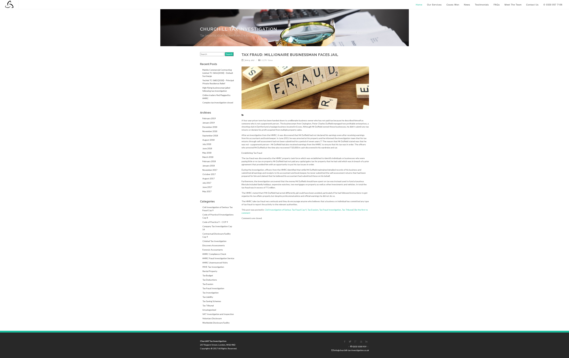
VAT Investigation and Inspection (218, 314)
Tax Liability (207, 297)
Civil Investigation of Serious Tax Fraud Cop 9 (286, 209)
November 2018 (209, 131)
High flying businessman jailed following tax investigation (216, 89)
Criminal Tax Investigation (214, 241)
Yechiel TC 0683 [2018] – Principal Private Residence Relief (218, 82)
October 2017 (209, 174)
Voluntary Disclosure (212, 318)
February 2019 (209, 118)
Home (352, 32)
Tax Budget (207, 275)
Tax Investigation (210, 292)
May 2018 (206, 152)
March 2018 (207, 157)
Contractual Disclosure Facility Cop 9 (216, 235)
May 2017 (206, 191)
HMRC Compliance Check (214, 254)
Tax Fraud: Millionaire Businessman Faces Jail (290, 55)
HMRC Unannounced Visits (215, 262)
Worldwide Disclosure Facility (216, 322)
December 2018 (209, 127)
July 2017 (206, 183)
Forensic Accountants (212, 249)
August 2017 (208, 178)
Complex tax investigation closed (217, 102)
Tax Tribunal (347, 209)
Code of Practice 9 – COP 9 (215, 222)
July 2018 (206, 144)
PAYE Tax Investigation (213, 267)
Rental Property (209, 271)
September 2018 (210, 135)
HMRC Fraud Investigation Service (218, 258)
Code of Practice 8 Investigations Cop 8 (218, 216)
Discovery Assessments (213, 245)
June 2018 (207, 148)
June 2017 (207, 187)
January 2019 (208, 122)
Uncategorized (209, 310)
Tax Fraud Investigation (330, 209)
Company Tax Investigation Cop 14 (217, 228)
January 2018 (208, 165)
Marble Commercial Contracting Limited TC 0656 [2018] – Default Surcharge (217, 73)
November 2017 (209, 170)
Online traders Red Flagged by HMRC (216, 96)
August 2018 (208, 140)
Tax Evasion (312, 209)
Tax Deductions (209, 279)
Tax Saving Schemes (211, 301)
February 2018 (209, 161)
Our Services (363, 32)
